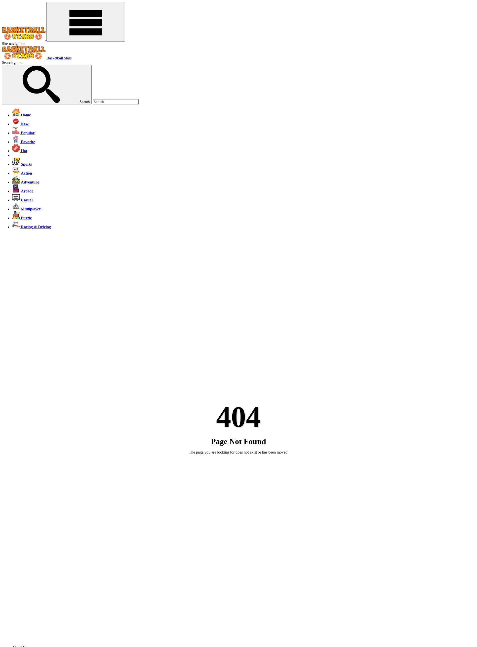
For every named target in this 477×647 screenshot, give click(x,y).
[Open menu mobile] (85, 22)
